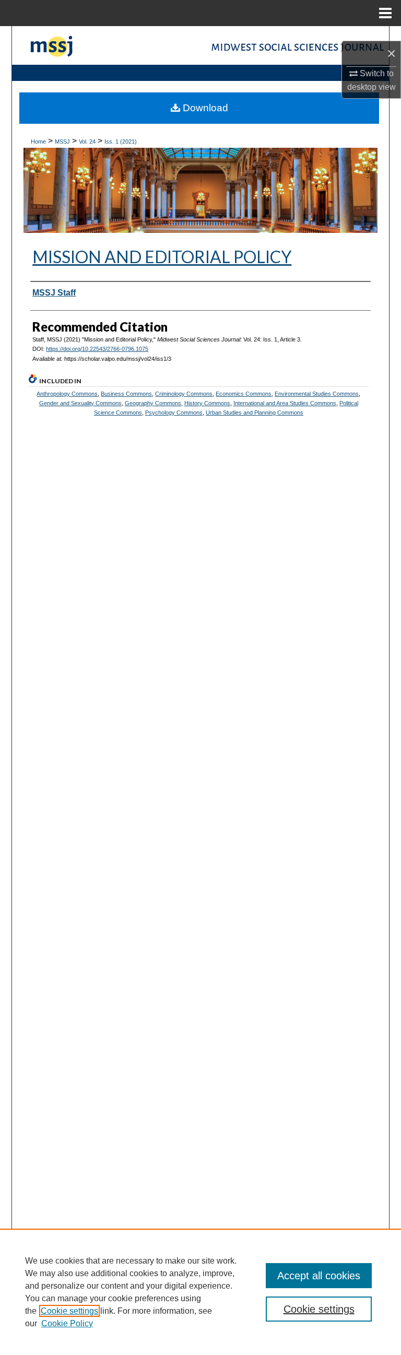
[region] (200, 1292)
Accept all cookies (318, 1275)
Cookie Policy (67, 1323)
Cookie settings (69, 1310)
